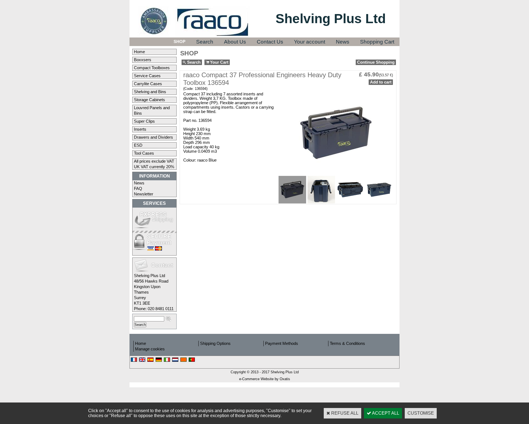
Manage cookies (150, 349)
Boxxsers (142, 60)
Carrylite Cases (148, 84)
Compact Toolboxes (152, 68)
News (342, 42)
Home (139, 52)
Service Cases (147, 76)
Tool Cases (144, 153)
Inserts (140, 129)
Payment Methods (281, 343)
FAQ (138, 188)
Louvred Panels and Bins (152, 111)
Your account (309, 42)
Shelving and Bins (150, 92)
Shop (179, 41)
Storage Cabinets (149, 100)
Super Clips (144, 121)
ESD (138, 145)
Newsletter (143, 194)
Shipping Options (215, 343)
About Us (235, 42)
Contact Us (270, 42)
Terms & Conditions (347, 343)
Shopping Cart (377, 42)
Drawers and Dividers (153, 137)
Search (204, 42)
